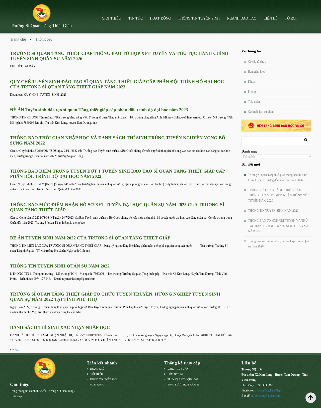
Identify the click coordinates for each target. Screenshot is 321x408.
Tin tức (135, 18)
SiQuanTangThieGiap (268, 390)
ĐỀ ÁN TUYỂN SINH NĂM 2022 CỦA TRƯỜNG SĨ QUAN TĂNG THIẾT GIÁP (90, 237)
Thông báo (43, 39)
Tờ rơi (291, 18)
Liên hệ (271, 18)
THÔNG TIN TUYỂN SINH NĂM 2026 (273, 210)
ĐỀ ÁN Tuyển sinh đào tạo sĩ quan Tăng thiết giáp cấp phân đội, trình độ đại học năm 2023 (99, 109)
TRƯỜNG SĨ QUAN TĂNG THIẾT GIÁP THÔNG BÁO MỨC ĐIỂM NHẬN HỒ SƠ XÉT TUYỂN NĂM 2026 (278, 195)
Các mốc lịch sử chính (261, 111)
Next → (19, 350)
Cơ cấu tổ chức (257, 61)
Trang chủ (18, 39)
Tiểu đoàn (254, 101)
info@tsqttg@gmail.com (265, 395)
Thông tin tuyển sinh (199, 18)
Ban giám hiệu (256, 71)
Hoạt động (160, 18)
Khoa (251, 81)
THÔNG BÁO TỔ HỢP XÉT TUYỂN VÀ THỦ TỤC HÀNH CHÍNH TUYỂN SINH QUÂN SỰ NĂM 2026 (278, 226)
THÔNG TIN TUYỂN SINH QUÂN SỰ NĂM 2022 (60, 265)
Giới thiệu (111, 18)
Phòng (252, 91)
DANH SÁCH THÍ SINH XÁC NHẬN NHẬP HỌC (60, 327)
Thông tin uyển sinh (103, 379)
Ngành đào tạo (241, 18)
